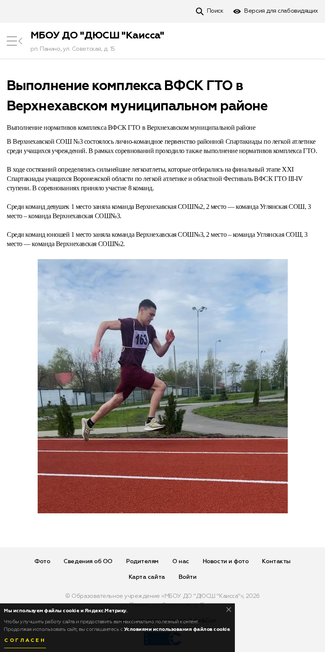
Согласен (25, 640)
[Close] (228, 609)
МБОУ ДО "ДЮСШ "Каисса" (97, 35)
